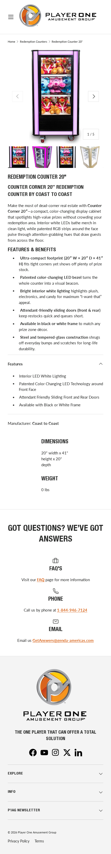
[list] (55, 96)
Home (11, 41)
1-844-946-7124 (72, 610)
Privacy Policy (18, 841)
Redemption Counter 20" (67, 41)
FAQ (40, 579)
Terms (39, 841)
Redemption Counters (33, 41)
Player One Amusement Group (37, 832)
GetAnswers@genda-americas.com (63, 640)
